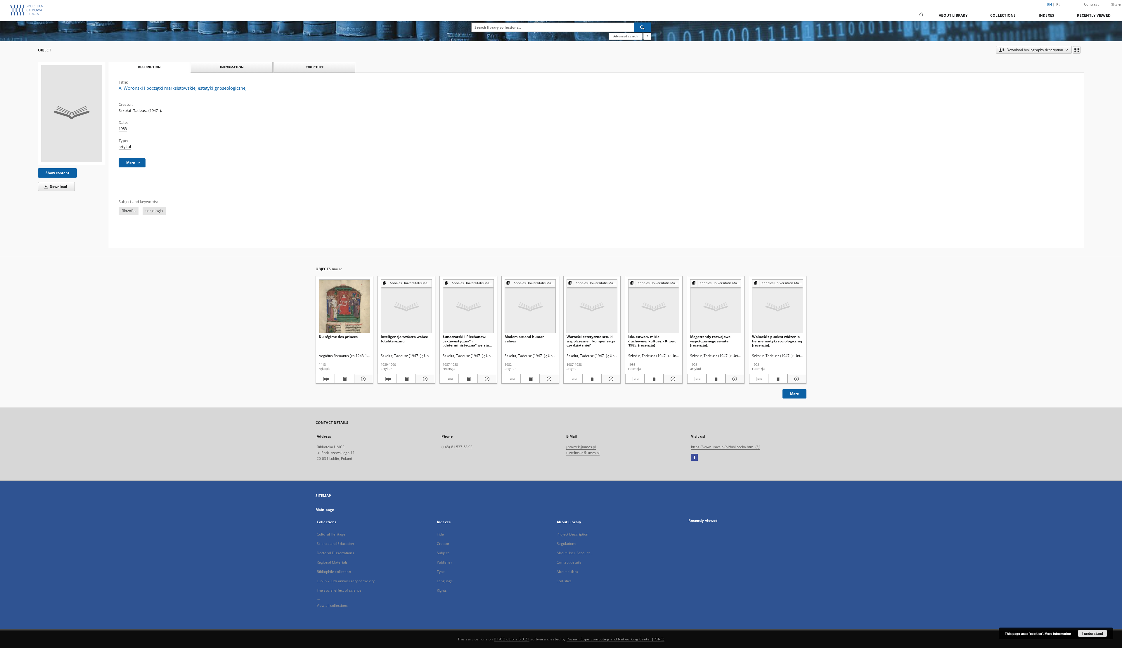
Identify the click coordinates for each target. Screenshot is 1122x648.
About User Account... (575, 552)
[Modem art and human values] (530, 307)
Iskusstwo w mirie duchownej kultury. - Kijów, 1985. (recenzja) (652, 340)
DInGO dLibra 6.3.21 (511, 639)
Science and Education (335, 543)
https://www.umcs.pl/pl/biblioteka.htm (722, 446)
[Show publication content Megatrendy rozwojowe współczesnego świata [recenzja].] (716, 379)
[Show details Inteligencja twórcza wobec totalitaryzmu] (424, 379)
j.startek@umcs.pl (581, 446)
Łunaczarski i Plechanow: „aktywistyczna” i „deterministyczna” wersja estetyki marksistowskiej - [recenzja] (466, 340)
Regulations (566, 543)
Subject (443, 552)
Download (58, 186)
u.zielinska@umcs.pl (583, 452)
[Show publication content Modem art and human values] (530, 379)
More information (1058, 633)
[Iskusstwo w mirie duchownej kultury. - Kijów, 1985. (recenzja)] (653, 307)
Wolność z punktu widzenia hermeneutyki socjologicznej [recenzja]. (777, 340)
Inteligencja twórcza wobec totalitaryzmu (404, 338)
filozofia (129, 210)
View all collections (332, 605)
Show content (57, 172)
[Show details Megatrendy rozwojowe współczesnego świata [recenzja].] (734, 379)
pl (1058, 4)
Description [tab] (149, 67)
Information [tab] (232, 67)
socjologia (154, 210)
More (794, 393)
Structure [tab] (314, 67)
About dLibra (567, 571)
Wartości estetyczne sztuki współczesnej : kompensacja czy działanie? (591, 340)
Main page (325, 509)
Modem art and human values (525, 338)
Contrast (1091, 4)
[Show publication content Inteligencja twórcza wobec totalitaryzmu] (406, 379)
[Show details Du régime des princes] (363, 379)
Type (441, 571)
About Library (953, 15)
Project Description (572, 534)
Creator (443, 543)
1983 (123, 128)
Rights (442, 590)
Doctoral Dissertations (335, 552)
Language (445, 580)
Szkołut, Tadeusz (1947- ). (140, 110)
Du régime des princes (338, 336)
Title (440, 534)
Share (1116, 4)
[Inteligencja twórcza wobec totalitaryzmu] (406, 307)
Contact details (569, 562)
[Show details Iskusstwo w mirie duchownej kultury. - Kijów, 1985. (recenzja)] (672, 379)
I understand (1092, 633)
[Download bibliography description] (325, 379)
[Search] (642, 27)
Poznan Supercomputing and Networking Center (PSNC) (615, 639)
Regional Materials (332, 562)
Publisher (444, 562)
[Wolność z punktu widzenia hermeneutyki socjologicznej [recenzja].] (777, 307)
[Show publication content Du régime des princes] (344, 379)
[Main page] (920, 15)
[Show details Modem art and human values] (548, 379)
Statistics (564, 580)
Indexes (1047, 15)
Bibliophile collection (334, 571)
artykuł (125, 146)
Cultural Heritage (331, 534)
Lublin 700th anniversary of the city (346, 580)
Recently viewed (1094, 15)
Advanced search (625, 36)
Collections (1003, 15)
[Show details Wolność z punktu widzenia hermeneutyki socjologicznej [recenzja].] (796, 379)
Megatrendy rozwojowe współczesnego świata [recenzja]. (710, 340)
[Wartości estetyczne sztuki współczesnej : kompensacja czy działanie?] (592, 307)
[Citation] (1077, 50)
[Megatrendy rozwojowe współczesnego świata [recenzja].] (715, 307)
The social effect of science (339, 590)
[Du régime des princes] (344, 307)
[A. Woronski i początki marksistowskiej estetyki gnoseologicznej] (71, 113)
